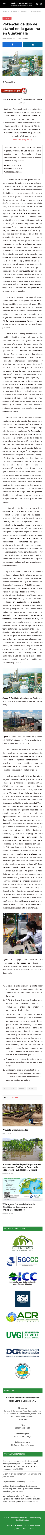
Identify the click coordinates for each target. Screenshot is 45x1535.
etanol (6, 1088)
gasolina (22, 1088)
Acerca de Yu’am (21, 1525)
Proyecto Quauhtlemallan (15, 1130)
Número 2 (7, 18)
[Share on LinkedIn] (33, 44)
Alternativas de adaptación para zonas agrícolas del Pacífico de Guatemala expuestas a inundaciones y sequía (21, 1167)
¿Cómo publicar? (20, 1528)
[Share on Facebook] (12, 44)
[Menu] (4, 4)
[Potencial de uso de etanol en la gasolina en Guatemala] (22, 63)
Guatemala (32, 1088)
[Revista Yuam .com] (22, 4)
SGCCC (32, 1528)
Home (9, 1525)
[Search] (41, 4)
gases (14, 1088)
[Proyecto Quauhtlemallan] (22, 1115)
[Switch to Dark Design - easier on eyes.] (37, 4)
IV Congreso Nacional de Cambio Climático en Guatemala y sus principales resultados (18, 1207)
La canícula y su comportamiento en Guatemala (22, 1474)
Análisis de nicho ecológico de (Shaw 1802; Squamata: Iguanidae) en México (21, 1489)
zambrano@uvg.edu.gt (22, 139)
